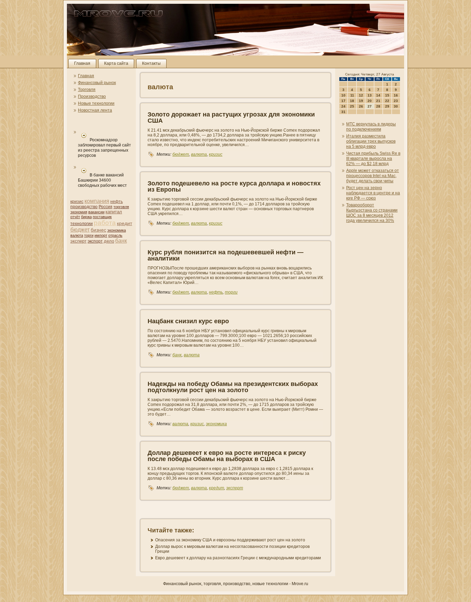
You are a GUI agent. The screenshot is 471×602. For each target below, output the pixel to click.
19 (361, 101)
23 (396, 101)
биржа (86, 217)
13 (370, 95)
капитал (114, 211)
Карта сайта (116, 63)
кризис (76, 201)
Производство (92, 96)
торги (88, 235)
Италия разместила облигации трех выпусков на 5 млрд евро (370, 141)
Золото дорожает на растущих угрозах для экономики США (231, 117)
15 (387, 95)
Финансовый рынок (97, 82)
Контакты (151, 63)
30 (396, 106)
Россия (105, 207)
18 (352, 101)
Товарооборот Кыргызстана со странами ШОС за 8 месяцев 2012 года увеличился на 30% (372, 213)
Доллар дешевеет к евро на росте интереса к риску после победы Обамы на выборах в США (227, 455)
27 (370, 106)
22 (387, 101)
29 (387, 106)
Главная (82, 63)
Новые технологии (96, 103)
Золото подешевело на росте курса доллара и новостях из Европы (234, 186)
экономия (78, 212)
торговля (121, 207)
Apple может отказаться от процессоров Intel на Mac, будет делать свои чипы (372, 175)
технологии (81, 224)
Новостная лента (95, 110)
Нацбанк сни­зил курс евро (188, 321)
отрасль (115, 235)
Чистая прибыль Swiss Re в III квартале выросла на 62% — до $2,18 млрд (373, 158)
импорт (100, 235)
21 (378, 101)
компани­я (96, 201)
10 (343, 95)
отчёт (75, 217)
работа (105, 222)
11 (352, 95)
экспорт (95, 241)
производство (84, 207)
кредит (124, 223)
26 (361, 106)
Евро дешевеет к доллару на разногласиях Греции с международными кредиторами (238, 557)
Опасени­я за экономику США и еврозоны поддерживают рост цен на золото (230, 540)
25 (352, 106)
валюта (76, 235)
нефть (116, 201)
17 (343, 101)
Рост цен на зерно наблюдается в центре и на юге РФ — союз (373, 193)
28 (378, 106)
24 (343, 106)
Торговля (87, 89)
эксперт (78, 241)
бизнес (98, 230)
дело (109, 241)
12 (361, 95)
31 (343, 112)
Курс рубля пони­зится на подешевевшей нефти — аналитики (225, 255)
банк (121, 241)
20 (370, 101)
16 (396, 95)
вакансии (96, 212)
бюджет (80, 230)
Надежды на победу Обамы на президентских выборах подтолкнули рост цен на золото (233, 387)
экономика (116, 230)
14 (378, 95)
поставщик (102, 217)
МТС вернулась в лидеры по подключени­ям (371, 127)
